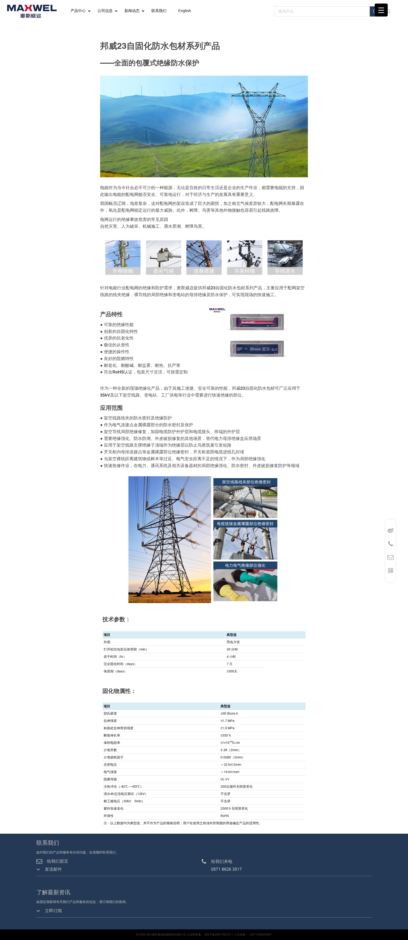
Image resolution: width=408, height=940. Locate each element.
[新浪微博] (390, 530)
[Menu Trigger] (381, 10)
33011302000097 (260, 934)
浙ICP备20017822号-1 (219, 934)
